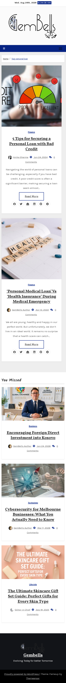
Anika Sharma (20, 157)
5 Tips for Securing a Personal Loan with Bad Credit (31, 144)
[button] (4, 48)
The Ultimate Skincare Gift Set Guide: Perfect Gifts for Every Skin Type (33, 596)
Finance (31, 132)
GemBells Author (21, 309)
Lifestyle (33, 585)
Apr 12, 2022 (42, 309)
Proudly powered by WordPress (21, 674)
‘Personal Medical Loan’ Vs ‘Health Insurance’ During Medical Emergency (31, 296)
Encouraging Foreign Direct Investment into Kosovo (33, 435)
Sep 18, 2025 (42, 609)
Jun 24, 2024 (40, 157)
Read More (31, 196)
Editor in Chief (22, 609)
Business (33, 426)
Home (5, 59)
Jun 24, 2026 (43, 446)
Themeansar (32, 678)
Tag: (20, 59)
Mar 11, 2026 (43, 528)
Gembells (33, 655)
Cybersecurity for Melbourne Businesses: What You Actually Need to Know (33, 515)
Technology (33, 503)
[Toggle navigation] (60, 48)
